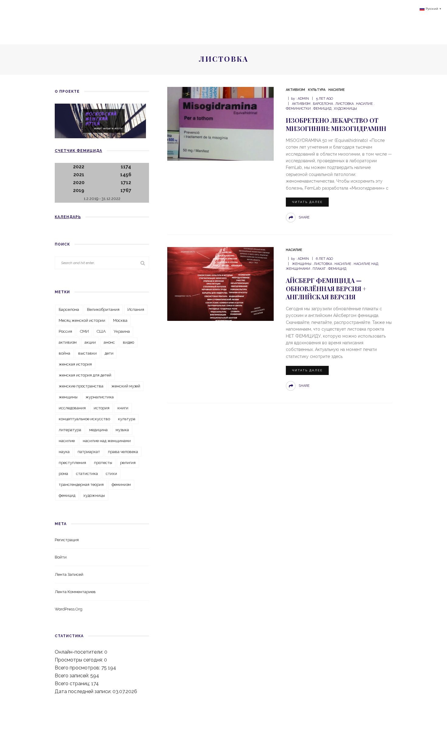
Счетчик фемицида (78, 151)
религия (128, 462)
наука (64, 451)
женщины (301, 264)
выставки (87, 353)
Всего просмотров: (78, 668)
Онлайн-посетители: (79, 652)
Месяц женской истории (82, 320)
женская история (75, 364)
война (64, 353)
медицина (98, 430)
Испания (135, 309)
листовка (344, 104)
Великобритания (103, 309)
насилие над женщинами (107, 440)
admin (303, 99)
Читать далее (307, 202)
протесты (103, 462)
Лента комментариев (75, 591)
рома (63, 473)
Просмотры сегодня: (79, 660)
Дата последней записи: (84, 691)
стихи (111, 473)
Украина (122, 331)
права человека (123, 451)
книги (122, 408)
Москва (120, 320)
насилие (364, 104)
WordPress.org (68, 609)
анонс (109, 342)
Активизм (295, 90)
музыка (122, 430)
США (101, 331)
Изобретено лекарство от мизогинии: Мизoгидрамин (336, 124)
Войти (61, 557)
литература (70, 430)
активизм (301, 104)
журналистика (99, 397)
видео (128, 342)
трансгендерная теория (81, 484)
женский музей (125, 386)
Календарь (68, 217)
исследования (72, 408)
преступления (72, 462)
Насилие (336, 90)
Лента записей (69, 574)
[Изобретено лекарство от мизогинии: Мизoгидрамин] (220, 123)
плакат (319, 269)
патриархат (89, 451)
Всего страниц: (73, 683)
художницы (345, 109)
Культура (316, 90)
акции (90, 342)
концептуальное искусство (84, 419)
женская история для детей (85, 375)
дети (109, 353)
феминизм (121, 484)
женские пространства (81, 386)
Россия (65, 331)
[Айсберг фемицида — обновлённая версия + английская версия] (220, 284)
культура (126, 419)
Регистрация (67, 540)
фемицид (322, 109)
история (101, 408)
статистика (87, 473)
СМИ (84, 331)
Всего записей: (72, 676)
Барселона (323, 104)
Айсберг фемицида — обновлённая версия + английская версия (326, 288)
